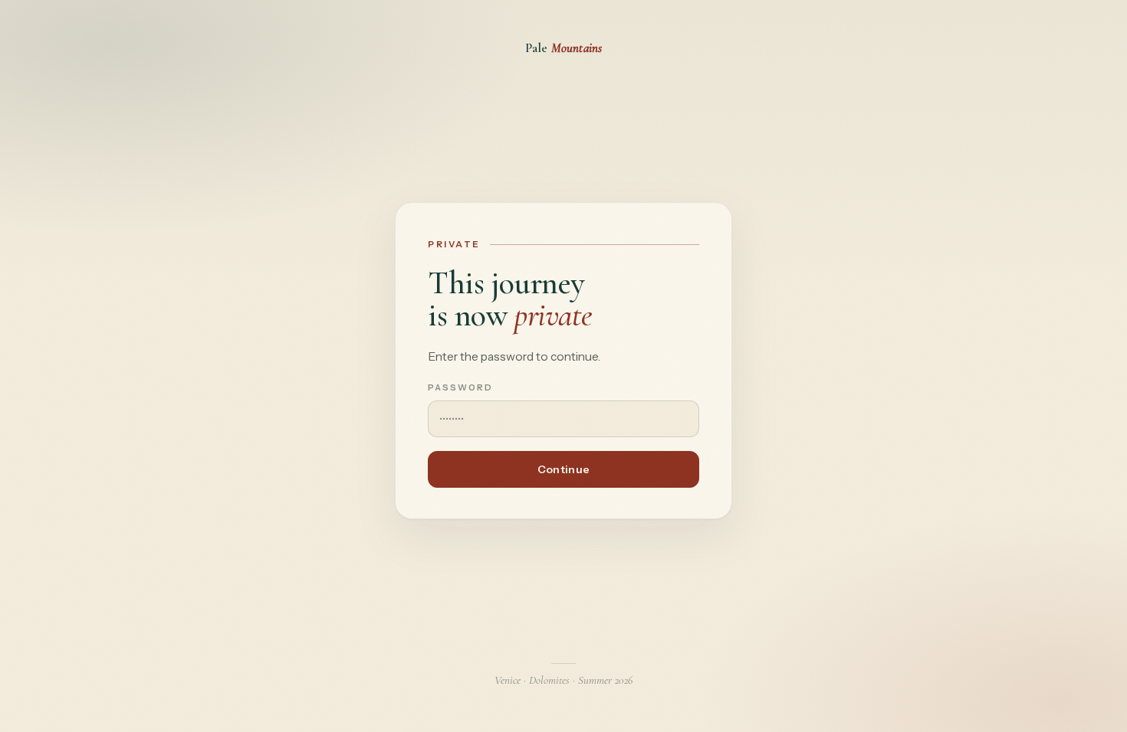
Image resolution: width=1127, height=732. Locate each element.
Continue (563, 469)
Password (460, 387)
